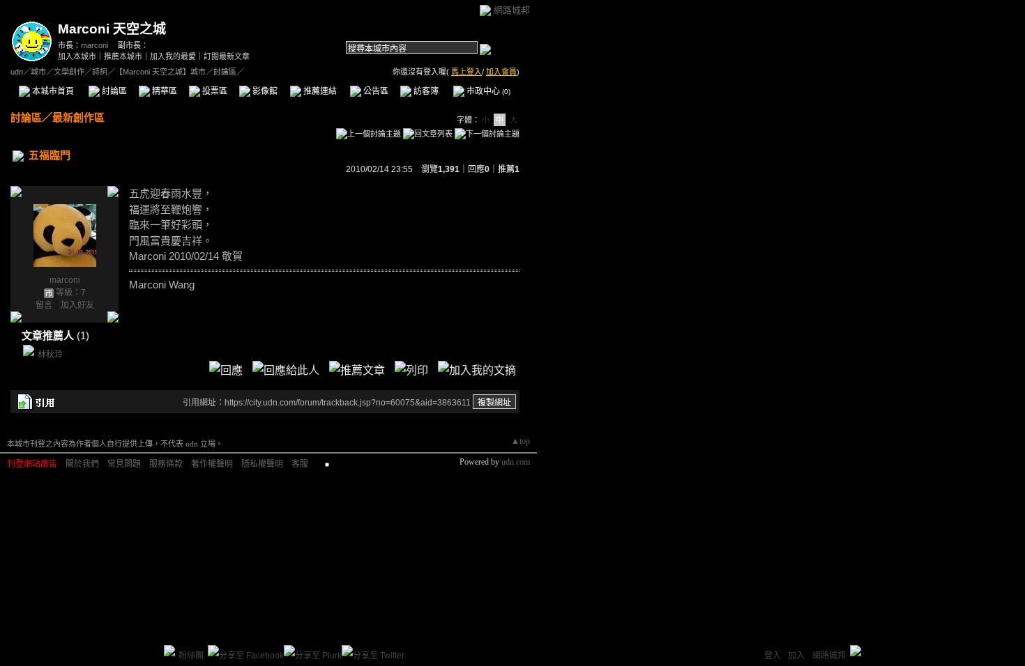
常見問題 (124, 464)
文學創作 (69, 72)
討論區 (113, 91)
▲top (520, 441)
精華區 (163, 91)
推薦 (508, 169)
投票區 (213, 91)
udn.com (515, 462)
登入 (772, 655)
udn (16, 72)
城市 (38, 72)
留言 (44, 305)
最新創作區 (78, 117)
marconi (94, 45)
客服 (299, 464)
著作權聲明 (212, 464)
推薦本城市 (123, 56)
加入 (796, 655)
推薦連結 (319, 91)
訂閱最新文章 (227, 56)
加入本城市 (77, 56)
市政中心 (487, 91)
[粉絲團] (169, 650)
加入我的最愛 (173, 56)
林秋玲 (50, 354)
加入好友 (77, 305)
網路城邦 (512, 10)
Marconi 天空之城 (112, 29)
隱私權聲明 (262, 464)
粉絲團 (191, 655)
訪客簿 (425, 91)
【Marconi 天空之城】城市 (160, 72)
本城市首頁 (52, 91)
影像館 (264, 91)
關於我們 (82, 464)
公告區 (374, 91)
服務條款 (166, 464)
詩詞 (99, 72)
